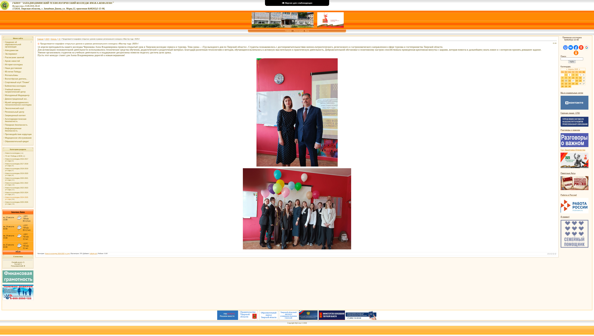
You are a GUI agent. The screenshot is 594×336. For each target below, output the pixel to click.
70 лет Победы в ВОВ (13, 156)
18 (577, 81)
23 (569, 84)
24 (573, 84)
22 (566, 84)
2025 (47, 39)
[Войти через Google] (586, 47)
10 (573, 78)
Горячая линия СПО (570, 113)
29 (566, 86)
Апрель (54, 39)
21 (562, 84)
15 (59, 39)
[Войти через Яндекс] (581, 47)
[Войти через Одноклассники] (576, 53)
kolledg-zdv (93, 253)
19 (580, 81)
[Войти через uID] (565, 47)
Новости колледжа (12, 153)
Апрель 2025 (573, 69)
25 (577, 84)
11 (577, 78)
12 (580, 78)
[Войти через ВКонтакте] (570, 47)
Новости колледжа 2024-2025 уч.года (57, 253)
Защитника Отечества (574, 150)
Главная (288, 31)
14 (562, 81)
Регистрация (299, 31)
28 (562, 86)
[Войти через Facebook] (576, 47)
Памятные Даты (568, 173)
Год (562, 150)
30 (569, 86)
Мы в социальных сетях (572, 93)
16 (569, 81)
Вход (307, 31)
